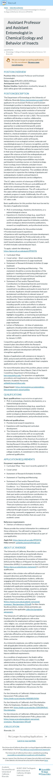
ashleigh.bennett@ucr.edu (14, 383)
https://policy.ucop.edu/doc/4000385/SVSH (21, 698)
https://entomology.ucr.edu (31, 100)
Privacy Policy (46, 774)
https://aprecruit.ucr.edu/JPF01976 (27, 540)
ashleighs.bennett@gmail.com (28, 542)
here (46, 760)
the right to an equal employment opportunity (35, 749)
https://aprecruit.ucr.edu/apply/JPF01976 (20, 251)
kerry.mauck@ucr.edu (12, 375)
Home (6, 8)
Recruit (12, 2)
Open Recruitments (16, 8)
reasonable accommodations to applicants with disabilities (26, 755)
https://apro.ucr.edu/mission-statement (20, 567)
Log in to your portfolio (26, 741)
